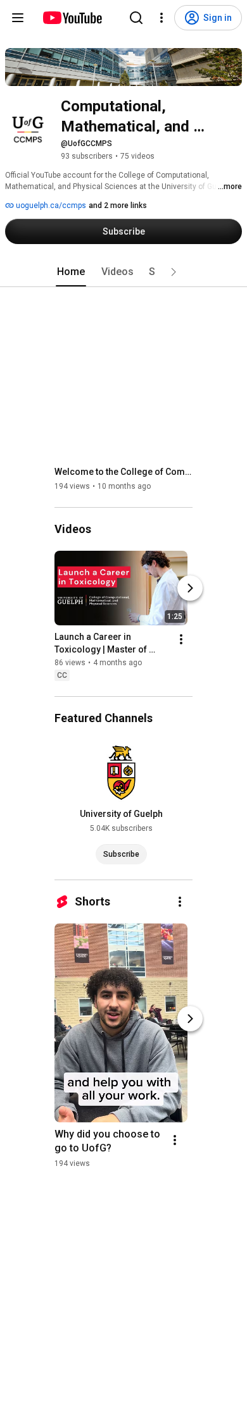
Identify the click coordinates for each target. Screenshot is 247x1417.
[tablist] (123, 272)
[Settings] (161, 17)
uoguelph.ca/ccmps (50, 205)
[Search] (136, 17)
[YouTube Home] (72, 17)
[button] (173, 272)
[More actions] (181, 639)
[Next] (190, 588)
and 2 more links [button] (118, 205)
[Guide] (17, 17)
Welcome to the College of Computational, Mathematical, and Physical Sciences (123, 472)
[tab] (71, 272)
